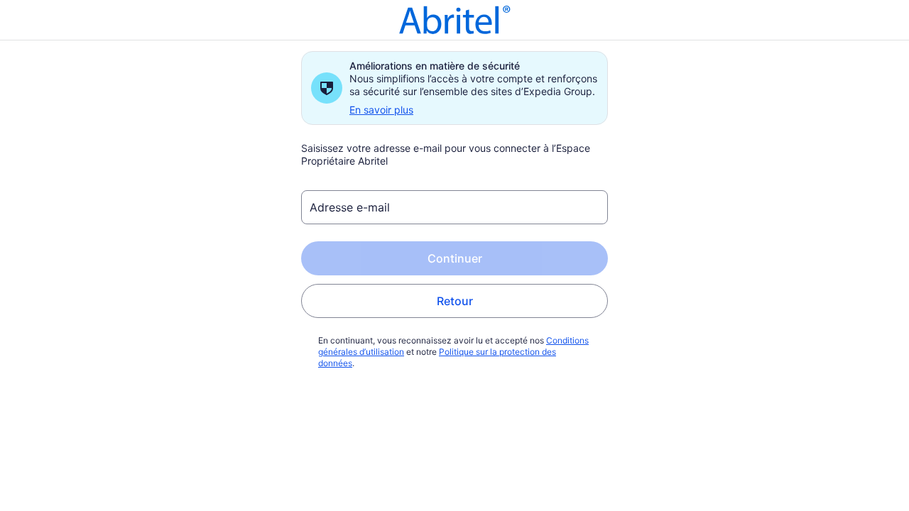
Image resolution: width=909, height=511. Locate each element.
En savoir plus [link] (381, 110)
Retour (455, 301)
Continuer (455, 258)
